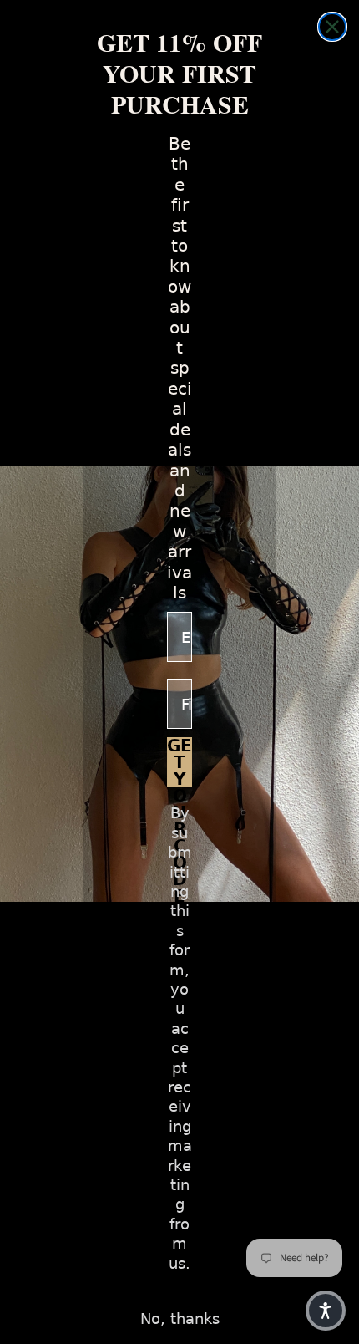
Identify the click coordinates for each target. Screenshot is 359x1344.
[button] (326, 1311)
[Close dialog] (332, 26)
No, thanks (180, 1318)
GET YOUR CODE (179, 762)
